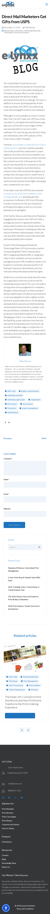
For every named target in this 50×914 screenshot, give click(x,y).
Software (34, 690)
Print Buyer (8, 32)
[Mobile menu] (46, 4)
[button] (5, 908)
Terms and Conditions (25, 909)
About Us (6, 867)
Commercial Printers (10, 824)
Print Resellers (34, 685)
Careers (5, 855)
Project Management (17, 690)
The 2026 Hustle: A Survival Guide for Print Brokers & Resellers (23, 598)
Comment (8, 459)
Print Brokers (7, 813)
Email (6, 494)
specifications (13, 412)
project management (30, 408)
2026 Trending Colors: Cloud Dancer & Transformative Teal (23, 588)
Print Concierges (9, 816)
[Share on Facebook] (5, 422)
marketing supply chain (16, 400)
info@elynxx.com (15, 783)
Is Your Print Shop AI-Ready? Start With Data (24, 578)
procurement (28, 404)
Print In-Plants (8, 828)
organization (35, 400)
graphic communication (30, 391)
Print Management (31, 681)
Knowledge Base (9, 863)
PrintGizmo (7, 842)
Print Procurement (21, 32)
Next (44, 438)
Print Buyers (7, 820)
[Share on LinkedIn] (9, 422)
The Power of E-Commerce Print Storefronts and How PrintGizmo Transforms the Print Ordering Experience (23, 702)
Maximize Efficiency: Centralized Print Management (23, 569)
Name (6, 479)
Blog (4, 859)
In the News (18, 31)
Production (12, 408)
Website (7, 509)
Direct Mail (8, 31)
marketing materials (15, 395)
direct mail (11, 391)
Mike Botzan (30, 28)
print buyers (12, 404)
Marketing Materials (32, 31)
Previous (8, 438)
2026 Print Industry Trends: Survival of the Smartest (24, 607)
